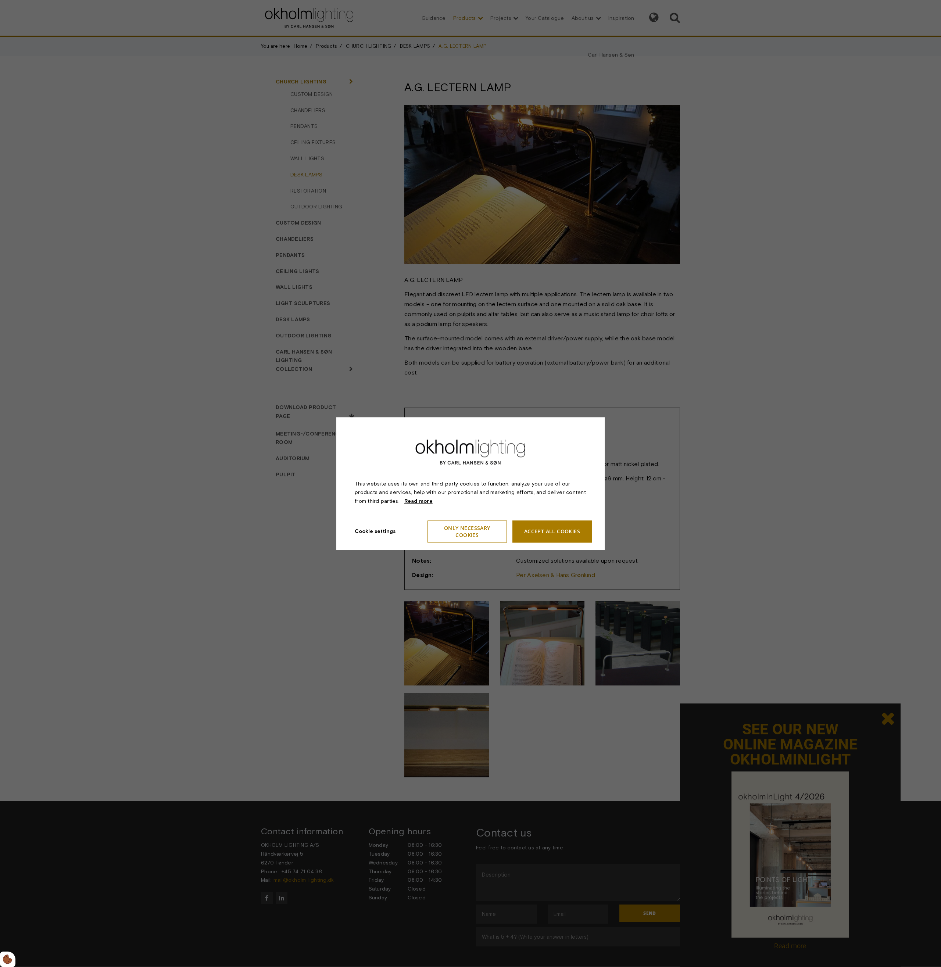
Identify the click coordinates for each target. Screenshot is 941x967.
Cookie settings (375, 531)
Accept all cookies (552, 531)
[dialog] (470, 483)
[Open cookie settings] (7, 959)
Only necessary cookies (467, 531)
